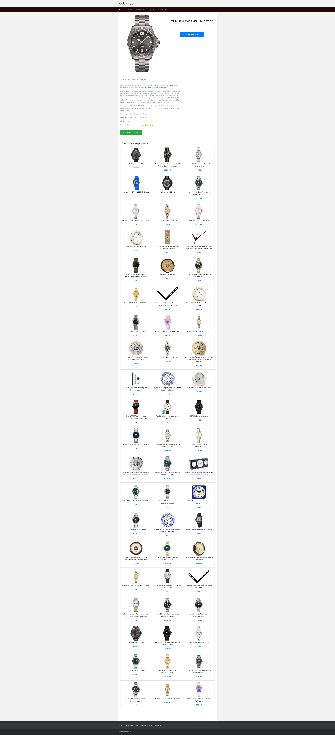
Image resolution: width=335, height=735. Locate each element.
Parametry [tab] (135, 80)
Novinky (129, 10)
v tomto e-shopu (141, 114)
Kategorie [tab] (144, 80)
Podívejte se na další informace (155, 87)
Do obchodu (132, 132)
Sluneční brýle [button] (162, 10)
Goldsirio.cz (127, 731)
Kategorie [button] (139, 10)
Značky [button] (150, 10)
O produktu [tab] (125, 80)
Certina (191, 26)
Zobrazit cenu (193, 34)
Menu (121, 9)
